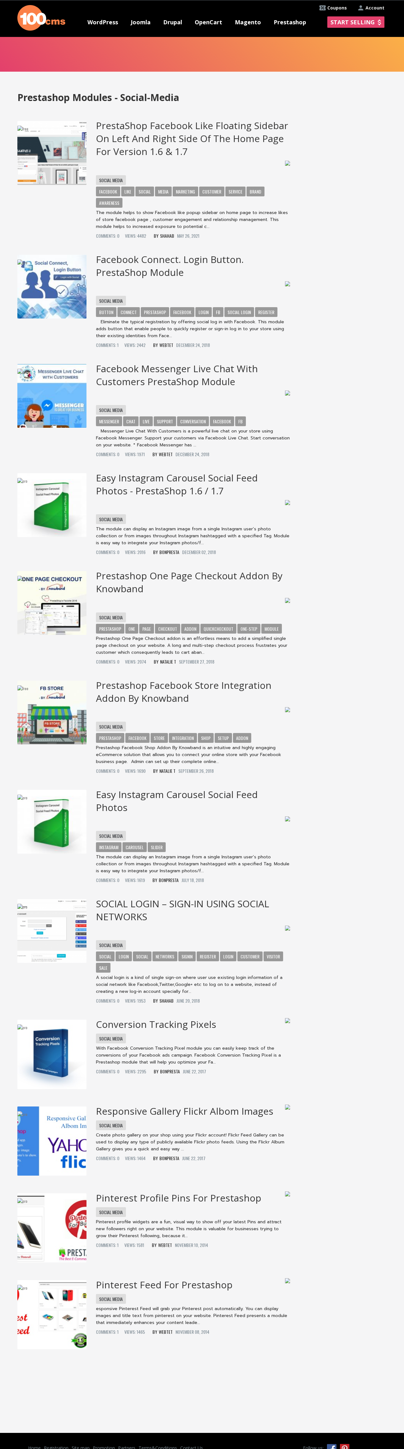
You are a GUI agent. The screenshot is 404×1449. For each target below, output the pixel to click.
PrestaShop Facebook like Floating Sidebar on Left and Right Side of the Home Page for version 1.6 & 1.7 (192, 138)
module (271, 628)
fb (218, 312)
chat (130, 421)
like (127, 191)
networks (165, 956)
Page (146, 628)
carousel (135, 847)
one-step (249, 628)
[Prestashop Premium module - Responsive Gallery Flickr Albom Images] (51, 1139)
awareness (109, 203)
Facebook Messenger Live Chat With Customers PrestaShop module (177, 375)
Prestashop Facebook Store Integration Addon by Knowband (183, 692)
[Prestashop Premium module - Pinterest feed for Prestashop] (51, 1312)
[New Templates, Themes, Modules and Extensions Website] (41, 17)
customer (211, 191)
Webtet (166, 345)
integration (183, 738)
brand (255, 191)
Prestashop (110, 628)
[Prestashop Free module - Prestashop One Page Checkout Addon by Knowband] (51, 601)
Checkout (167, 628)
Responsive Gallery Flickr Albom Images (184, 1111)
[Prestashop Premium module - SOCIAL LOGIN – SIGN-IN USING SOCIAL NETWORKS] (51, 929)
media (163, 191)
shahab (167, 235)
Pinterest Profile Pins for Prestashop (178, 1197)
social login (239, 312)
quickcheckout (218, 628)
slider (157, 847)
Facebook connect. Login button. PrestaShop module (170, 266)
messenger (109, 421)
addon (190, 628)
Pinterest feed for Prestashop (164, 1284)
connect (129, 312)
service (235, 191)
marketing (185, 191)
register (266, 312)
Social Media (111, 180)
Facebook (137, 738)
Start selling (352, 22)
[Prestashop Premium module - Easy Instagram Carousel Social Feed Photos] (51, 819)
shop (206, 738)
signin (187, 956)
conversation (193, 421)
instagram (108, 847)
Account (374, 8)
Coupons (337, 8)
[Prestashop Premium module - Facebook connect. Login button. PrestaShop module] (51, 284)
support (165, 421)
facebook (108, 191)
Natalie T (168, 661)
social (145, 191)
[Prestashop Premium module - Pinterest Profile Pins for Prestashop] (51, 1225)
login (204, 312)
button (106, 312)
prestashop (155, 312)
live (146, 421)
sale (103, 967)
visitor (273, 956)
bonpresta (169, 552)
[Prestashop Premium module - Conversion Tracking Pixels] (51, 1052)
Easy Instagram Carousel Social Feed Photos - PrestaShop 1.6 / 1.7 (177, 484)
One (131, 628)
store (159, 738)
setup (223, 738)
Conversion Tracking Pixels (156, 1024)
